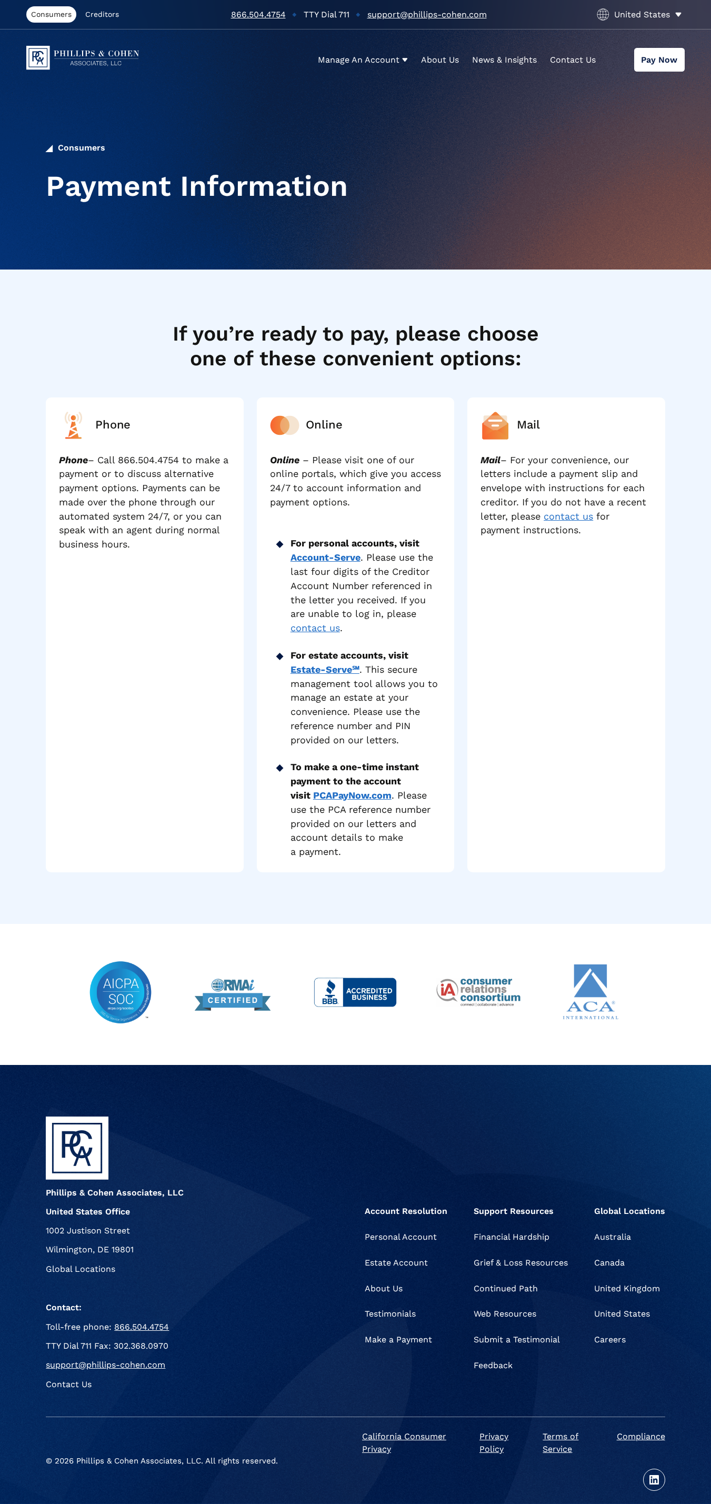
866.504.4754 (258, 14)
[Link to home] (92, 59)
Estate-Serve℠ (325, 669)
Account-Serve (325, 557)
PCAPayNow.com (352, 795)
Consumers (51, 14)
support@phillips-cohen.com (427, 14)
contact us (315, 627)
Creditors (102, 14)
